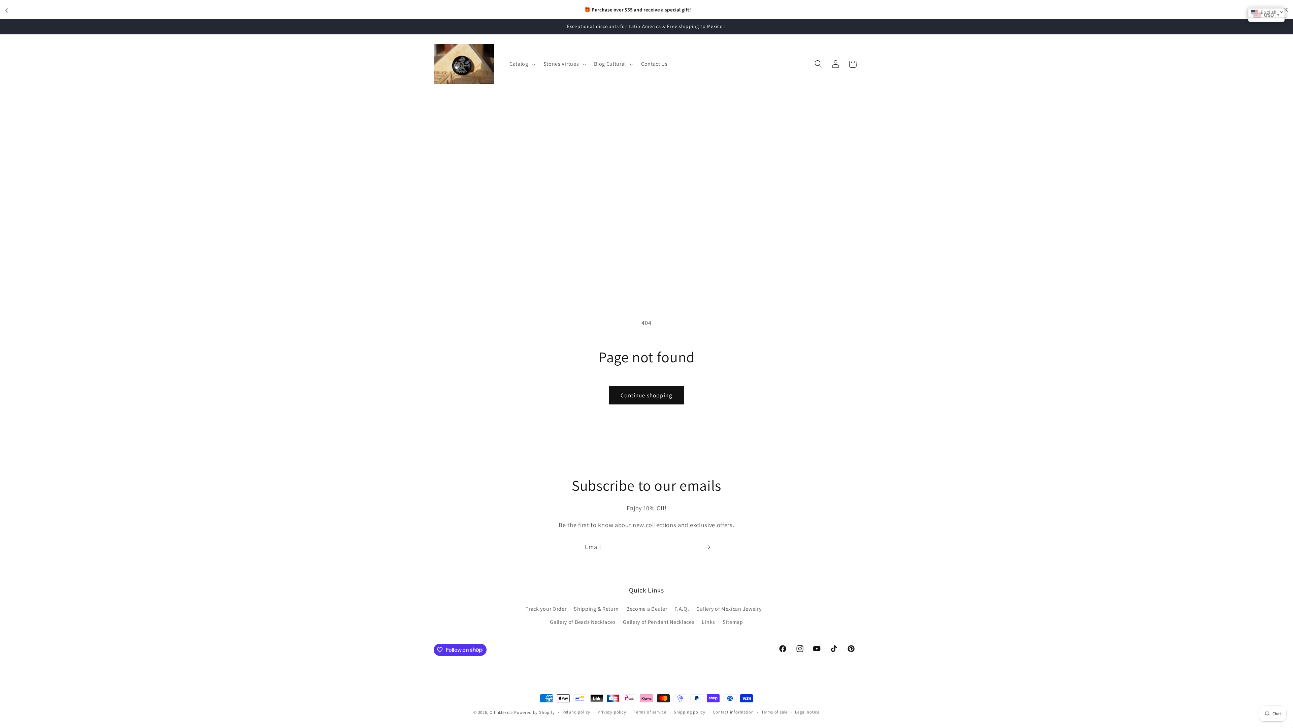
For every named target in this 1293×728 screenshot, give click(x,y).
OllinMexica (501, 712)
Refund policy (576, 712)
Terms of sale (774, 712)
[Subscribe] (707, 547)
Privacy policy (612, 712)
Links (708, 622)
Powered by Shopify (534, 712)
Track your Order (546, 608)
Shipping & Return (596, 608)
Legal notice (807, 712)
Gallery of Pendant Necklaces (658, 622)
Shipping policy (689, 712)
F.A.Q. (681, 608)
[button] (522, 64)
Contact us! (701, 9)
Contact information (733, 712)
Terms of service (650, 712)
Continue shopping (646, 395)
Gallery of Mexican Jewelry (728, 608)
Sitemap (733, 622)
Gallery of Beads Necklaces (583, 622)
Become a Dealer (646, 608)
